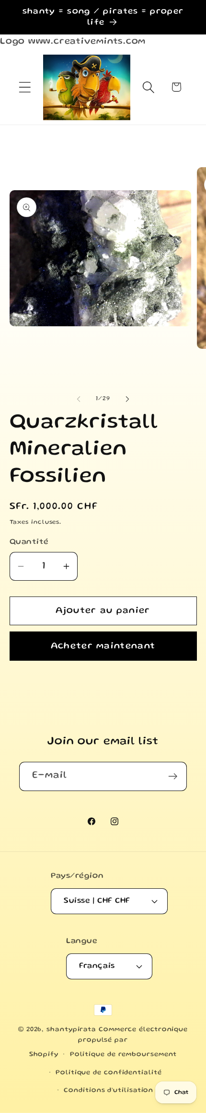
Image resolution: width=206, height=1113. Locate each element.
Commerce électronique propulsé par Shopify (108, 1042)
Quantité (29, 542)
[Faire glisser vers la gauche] (78, 399)
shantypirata (71, 1030)
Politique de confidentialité (108, 1073)
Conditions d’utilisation (108, 1090)
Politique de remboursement (123, 1054)
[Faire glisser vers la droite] (127, 399)
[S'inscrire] (172, 776)
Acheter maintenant (103, 646)
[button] (24, 87)
